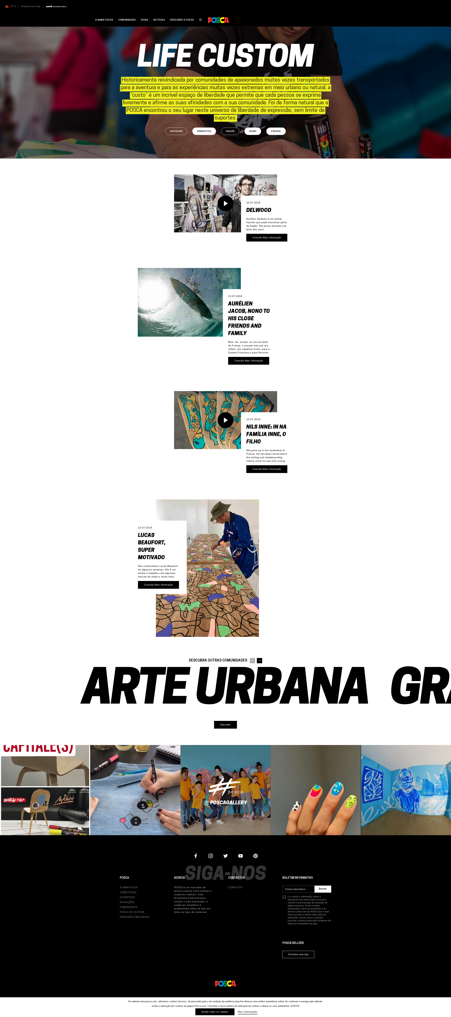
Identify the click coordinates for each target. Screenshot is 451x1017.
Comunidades (127, 20)
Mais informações (247, 1011)
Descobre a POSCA (182, 20)
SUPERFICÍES (127, 897)
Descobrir (225, 724)
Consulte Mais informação (266, 237)
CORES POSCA (128, 892)
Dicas (144, 20)
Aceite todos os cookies (215, 1011)
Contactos (235, 887)
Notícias (159, 20)
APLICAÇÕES (127, 902)
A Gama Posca (104, 20)
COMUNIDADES (128, 907)
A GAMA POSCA (129, 887)
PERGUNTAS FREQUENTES (135, 917)
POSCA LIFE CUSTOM (132, 912)
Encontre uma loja (30, 7)
